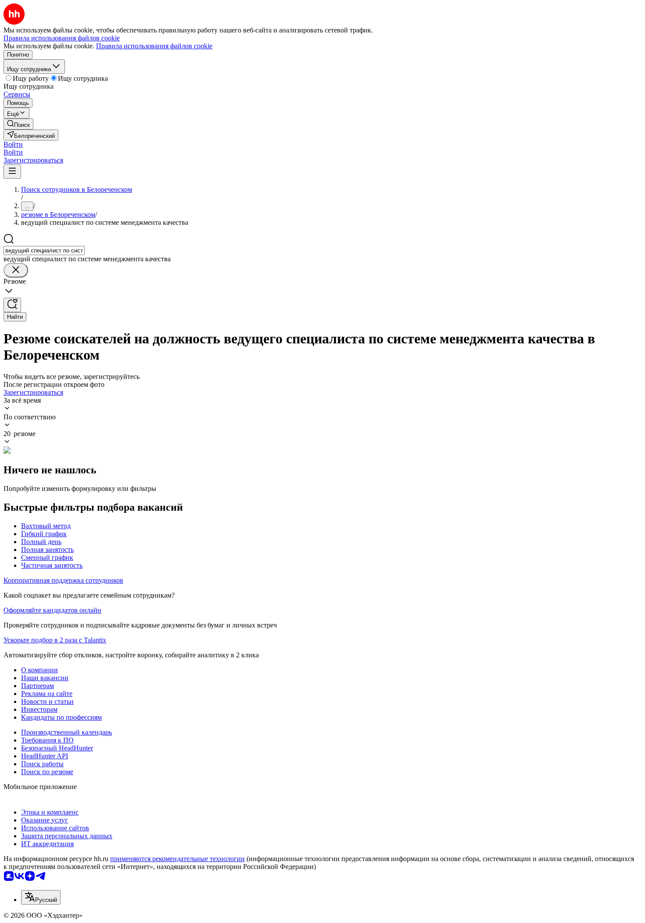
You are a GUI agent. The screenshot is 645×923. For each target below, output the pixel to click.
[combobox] (44, 250)
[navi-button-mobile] (12, 171)
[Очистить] (16, 270)
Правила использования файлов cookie (154, 46)
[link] (18, 124)
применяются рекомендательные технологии (177, 858)
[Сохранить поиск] (12, 305)
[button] (13, 144)
